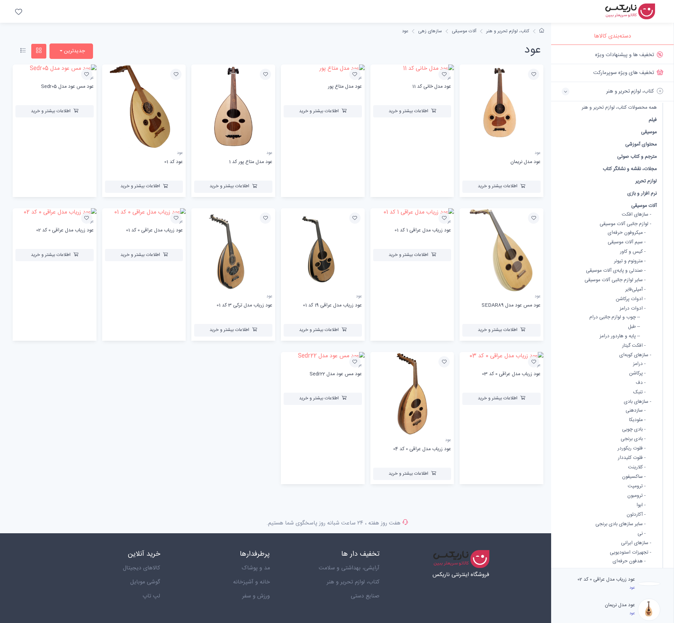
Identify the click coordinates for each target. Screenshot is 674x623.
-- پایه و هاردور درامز (620, 336)
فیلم (653, 120)
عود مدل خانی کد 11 (431, 86)
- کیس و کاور (633, 252)
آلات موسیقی (644, 206)
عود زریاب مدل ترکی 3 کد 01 (244, 305)
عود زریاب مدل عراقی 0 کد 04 (422, 449)
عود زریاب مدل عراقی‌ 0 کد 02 (606, 579)
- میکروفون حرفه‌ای (627, 233)
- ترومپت (637, 486)
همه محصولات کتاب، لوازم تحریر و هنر (619, 107)
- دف (641, 383)
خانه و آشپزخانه (251, 582)
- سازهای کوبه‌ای (635, 355)
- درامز (639, 364)
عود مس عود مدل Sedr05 (67, 86)
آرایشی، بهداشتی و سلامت (349, 568)
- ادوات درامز (633, 308)
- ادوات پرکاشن (631, 299)
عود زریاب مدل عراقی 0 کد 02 (65, 230)
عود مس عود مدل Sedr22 (336, 374)
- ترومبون (636, 496)
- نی (641, 533)
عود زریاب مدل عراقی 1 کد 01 (423, 230)
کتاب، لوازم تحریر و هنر (507, 31)
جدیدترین (73, 51)
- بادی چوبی (634, 429)
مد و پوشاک (256, 568)
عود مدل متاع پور (345, 86)
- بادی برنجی (633, 439)
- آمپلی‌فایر (635, 289)
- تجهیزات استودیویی (630, 552)
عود (405, 31)
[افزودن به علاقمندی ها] (533, 74)
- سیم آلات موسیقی (627, 242)
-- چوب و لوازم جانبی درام (614, 317)
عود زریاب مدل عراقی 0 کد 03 (511, 374)
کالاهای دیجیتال (141, 568)
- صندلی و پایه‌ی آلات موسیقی (616, 271)
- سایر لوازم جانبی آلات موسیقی (615, 280)
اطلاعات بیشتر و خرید (497, 186)
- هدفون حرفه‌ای (629, 561)
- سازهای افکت (636, 214)
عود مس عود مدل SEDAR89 (511, 305)
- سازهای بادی (637, 402)
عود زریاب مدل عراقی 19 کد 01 (332, 305)
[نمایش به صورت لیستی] (23, 51)
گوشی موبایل (145, 582)
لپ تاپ (151, 596)
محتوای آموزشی (641, 144)
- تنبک (639, 392)
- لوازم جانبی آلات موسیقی (625, 224)
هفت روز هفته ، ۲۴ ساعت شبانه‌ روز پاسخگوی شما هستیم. (333, 523)
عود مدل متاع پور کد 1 (250, 162)
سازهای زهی (430, 31)
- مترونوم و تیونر (630, 261)
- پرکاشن (637, 373)
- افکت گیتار (634, 346)
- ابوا (641, 505)
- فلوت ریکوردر (631, 448)
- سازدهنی (636, 410)
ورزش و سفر (256, 596)
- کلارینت (637, 467)
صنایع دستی (365, 596)
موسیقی (649, 132)
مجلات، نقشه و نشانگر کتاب (630, 169)
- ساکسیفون (634, 477)
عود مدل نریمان (620, 605)
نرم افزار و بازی (642, 193)
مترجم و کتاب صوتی (637, 157)
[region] (612, 306)
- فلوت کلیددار (632, 458)
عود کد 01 (173, 162)
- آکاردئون (636, 515)
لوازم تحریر (646, 181)
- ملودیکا (637, 420)
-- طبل (634, 327)
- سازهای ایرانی (636, 543)
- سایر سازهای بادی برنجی (620, 524)
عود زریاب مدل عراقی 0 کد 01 (154, 230)
